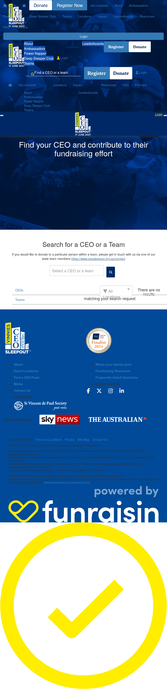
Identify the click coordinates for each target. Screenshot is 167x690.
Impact (81, 36)
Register (116, 46)
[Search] (32, 74)
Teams (29, 63)
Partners (147, 36)
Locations (63, 36)
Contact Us (22, 390)
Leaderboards (93, 43)
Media (18, 384)
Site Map (83, 439)
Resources (114, 36)
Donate (139, 46)
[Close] (165, 115)
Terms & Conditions (48, 439)
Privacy (70, 439)
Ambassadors (34, 48)
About (28, 43)
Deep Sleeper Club (39, 58)
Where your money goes (113, 364)
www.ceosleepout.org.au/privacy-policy (67, 482)
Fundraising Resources (112, 371)
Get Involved (27, 36)
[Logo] (17, 15)
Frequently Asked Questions (116, 377)
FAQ (131, 36)
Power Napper (35, 53)
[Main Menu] (1, 115)
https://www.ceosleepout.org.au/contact (98, 258)
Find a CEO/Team (26, 377)
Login (64, 58)
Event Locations (26, 371)
